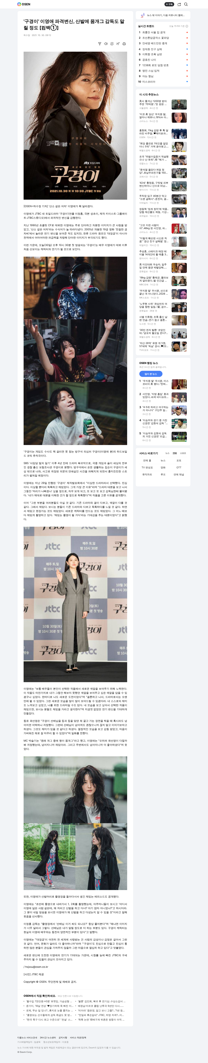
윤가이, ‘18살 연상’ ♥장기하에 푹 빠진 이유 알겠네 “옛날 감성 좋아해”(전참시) (50, 1005)
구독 (170, 4)
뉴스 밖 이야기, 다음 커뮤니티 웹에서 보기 (168, 15)
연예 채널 (179, 474)
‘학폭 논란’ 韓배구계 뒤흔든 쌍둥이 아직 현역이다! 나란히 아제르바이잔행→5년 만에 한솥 (102, 1019)
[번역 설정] (112, 43)
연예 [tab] (175, 453)
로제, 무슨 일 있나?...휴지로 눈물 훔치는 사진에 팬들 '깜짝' (50, 1010)
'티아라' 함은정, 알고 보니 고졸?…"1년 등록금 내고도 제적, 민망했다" (102, 1010)
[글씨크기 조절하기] (118, 43)
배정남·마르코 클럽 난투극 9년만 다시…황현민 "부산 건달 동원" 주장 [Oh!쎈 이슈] (102, 1005)
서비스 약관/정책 (78, 1037)
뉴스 (163, 460)
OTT (178, 467)
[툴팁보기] (187, 26)
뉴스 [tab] (167, 453)
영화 (163, 467)
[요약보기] (100, 43)
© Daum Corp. (24, 1052)
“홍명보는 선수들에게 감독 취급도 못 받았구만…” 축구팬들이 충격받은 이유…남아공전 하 (50, 1015)
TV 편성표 (147, 467)
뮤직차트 (147, 474)
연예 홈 (147, 460)
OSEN (26, 4)
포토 (178, 460)
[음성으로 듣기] (106, 43)
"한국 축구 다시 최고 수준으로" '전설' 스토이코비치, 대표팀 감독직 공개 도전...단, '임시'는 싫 (50, 1019)
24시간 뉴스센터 (48, 1037)
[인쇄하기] (124, 43)
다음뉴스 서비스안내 (27, 1037)
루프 (163, 474)
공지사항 (63, 1037)
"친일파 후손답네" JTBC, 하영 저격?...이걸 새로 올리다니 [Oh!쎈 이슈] (102, 1015)
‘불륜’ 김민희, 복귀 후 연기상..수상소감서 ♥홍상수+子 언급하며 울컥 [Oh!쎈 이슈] (102, 1001)
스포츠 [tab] (183, 453)
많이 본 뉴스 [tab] (151, 373)
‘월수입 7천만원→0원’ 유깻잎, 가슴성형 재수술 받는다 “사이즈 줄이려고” (50, 1001)
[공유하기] (179, 4)
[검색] (187, 4)
